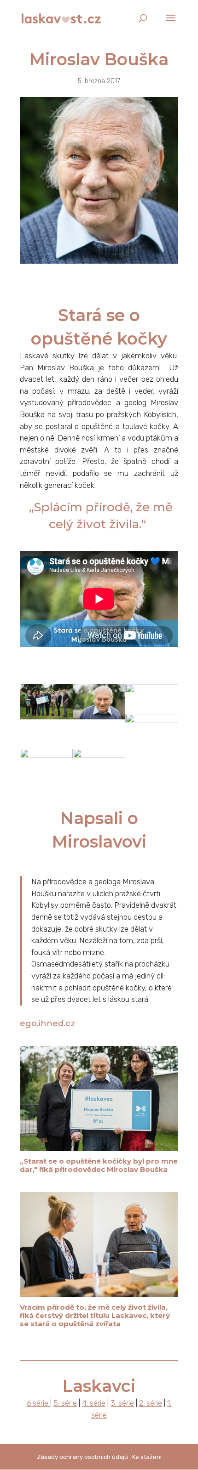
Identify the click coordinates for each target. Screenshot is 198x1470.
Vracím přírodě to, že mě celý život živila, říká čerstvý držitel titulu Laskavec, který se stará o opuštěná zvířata (95, 1315)
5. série (65, 1403)
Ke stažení (147, 1456)
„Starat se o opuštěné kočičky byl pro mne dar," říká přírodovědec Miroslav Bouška (99, 1165)
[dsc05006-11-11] (46, 719)
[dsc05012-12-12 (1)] (151, 748)
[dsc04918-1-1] (46, 783)
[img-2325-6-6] (99, 783)
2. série (150, 1403)
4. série (93, 1403)
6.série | (39, 1403)
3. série (122, 1403)
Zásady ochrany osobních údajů (82, 1456)
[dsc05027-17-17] (99, 719)
